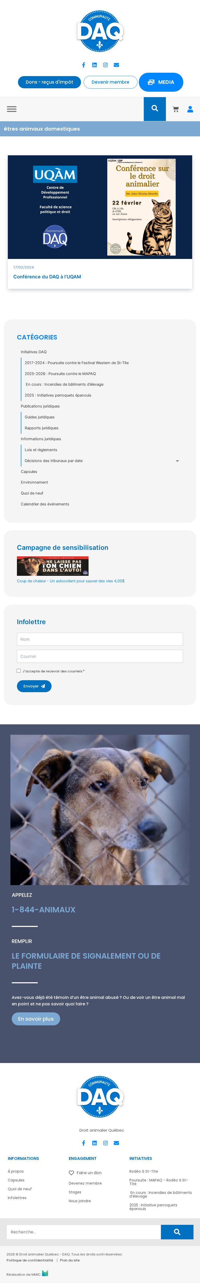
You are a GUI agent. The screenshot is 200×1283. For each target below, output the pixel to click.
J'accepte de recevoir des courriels (52, 671)
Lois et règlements (41, 449)
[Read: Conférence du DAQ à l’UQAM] (100, 207)
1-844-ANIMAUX (44, 909)
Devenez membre (85, 1183)
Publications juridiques (40, 406)
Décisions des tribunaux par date (54, 460)
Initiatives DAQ (34, 352)
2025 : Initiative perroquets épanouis (153, 1206)
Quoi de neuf (32, 493)
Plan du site (70, 1260)
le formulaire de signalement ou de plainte (86, 961)
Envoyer (31, 686)
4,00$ (70, 581)
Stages (75, 1192)
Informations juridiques (41, 439)
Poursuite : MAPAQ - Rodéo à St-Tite (158, 1182)
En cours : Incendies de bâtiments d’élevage (64, 384)
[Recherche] (177, 1232)
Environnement (34, 482)
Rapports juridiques (42, 428)
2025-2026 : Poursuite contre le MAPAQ (60, 373)
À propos (16, 1171)
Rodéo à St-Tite (143, 1171)
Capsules (29, 471)
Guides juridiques (40, 417)
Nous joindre (80, 1201)
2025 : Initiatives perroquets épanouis (58, 395)
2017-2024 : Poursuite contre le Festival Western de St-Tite (77, 362)
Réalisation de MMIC (24, 1274)
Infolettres (17, 1197)
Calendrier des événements (45, 504)
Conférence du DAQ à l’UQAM (47, 276)
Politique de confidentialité (30, 1260)
